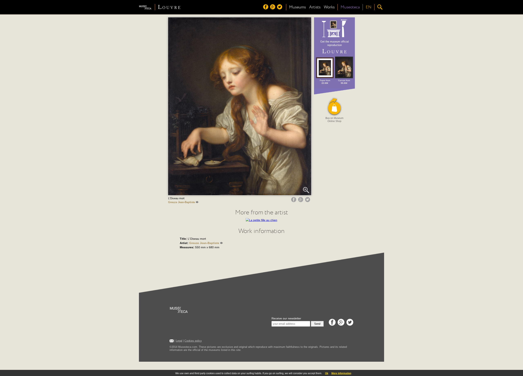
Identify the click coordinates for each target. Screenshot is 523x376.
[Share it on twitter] (308, 201)
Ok (326, 373)
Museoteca (350, 7)
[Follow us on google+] (273, 8)
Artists (315, 7)
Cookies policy (193, 340)
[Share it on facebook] (294, 201)
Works (329, 7)
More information (341, 373)
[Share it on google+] (301, 201)
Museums (297, 7)
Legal (179, 340)
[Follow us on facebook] (266, 8)
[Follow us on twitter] (280, 8)
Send (317, 323)
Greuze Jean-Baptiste (181, 202)
